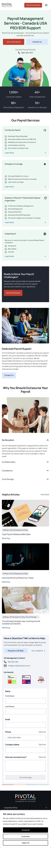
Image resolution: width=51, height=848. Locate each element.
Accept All (25, 830)
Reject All (25, 843)
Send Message (25, 777)
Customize (25, 836)
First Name (9, 696)
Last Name (9, 706)
